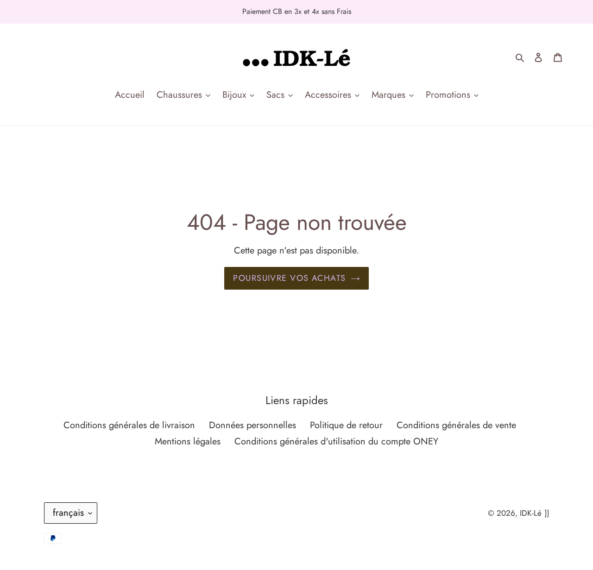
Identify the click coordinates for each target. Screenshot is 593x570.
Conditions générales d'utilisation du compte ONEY (336, 441)
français (68, 512)
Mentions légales (188, 441)
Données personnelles (252, 425)
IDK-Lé (531, 513)
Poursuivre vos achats (289, 278)
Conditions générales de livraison (129, 425)
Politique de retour (346, 425)
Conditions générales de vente (456, 425)
